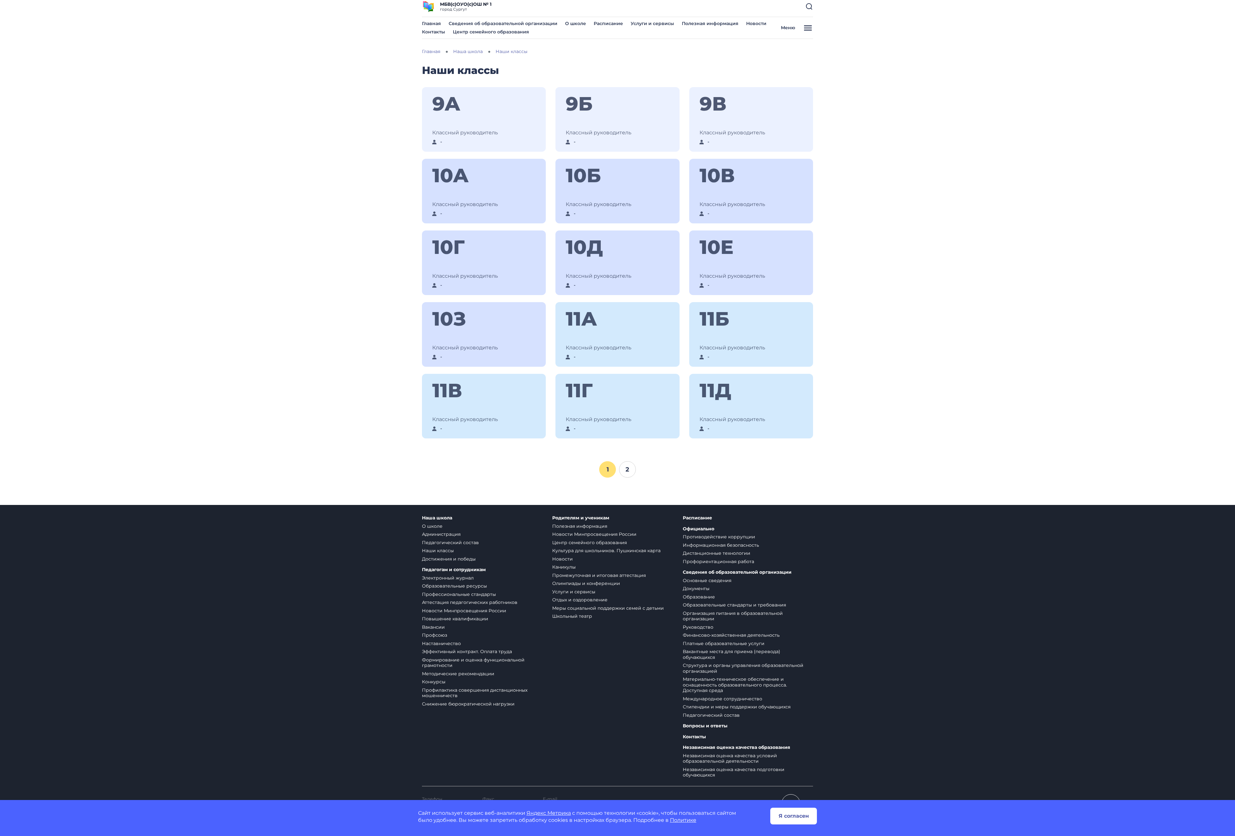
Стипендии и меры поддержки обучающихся (737, 707)
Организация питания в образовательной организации (733, 616)
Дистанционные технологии (716, 553)
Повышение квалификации (455, 619)
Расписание (608, 23)
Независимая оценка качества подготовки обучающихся (733, 772)
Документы (696, 588)
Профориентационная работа (718, 561)
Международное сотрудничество (722, 699)
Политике (683, 820)
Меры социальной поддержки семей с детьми (608, 608)
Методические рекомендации (458, 674)
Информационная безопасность (721, 545)
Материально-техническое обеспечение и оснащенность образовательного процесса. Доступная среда (735, 684)
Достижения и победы (449, 559)
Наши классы (438, 550)
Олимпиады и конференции (586, 583)
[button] (809, 6)
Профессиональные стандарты (459, 594)
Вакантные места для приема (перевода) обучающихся (731, 654)
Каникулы (564, 567)
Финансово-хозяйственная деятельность (731, 635)
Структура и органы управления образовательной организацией (743, 668)
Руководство (698, 627)
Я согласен (794, 816)
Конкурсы (433, 682)
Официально (698, 529)
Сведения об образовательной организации (503, 23)
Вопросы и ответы (705, 726)
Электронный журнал (448, 578)
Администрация (441, 534)
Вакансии (433, 627)
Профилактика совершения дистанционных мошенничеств (474, 693)
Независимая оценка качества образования (736, 747)
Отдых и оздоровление (580, 600)
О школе (575, 23)
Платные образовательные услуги (723, 643)
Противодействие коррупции (719, 537)
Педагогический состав (450, 542)
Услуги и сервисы (652, 23)
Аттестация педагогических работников (469, 602)
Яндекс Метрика (548, 813)
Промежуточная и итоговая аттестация (599, 575)
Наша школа (437, 518)
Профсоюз (434, 635)
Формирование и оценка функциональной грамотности (473, 663)
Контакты (433, 32)
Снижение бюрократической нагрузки (468, 704)
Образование (699, 597)
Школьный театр (572, 616)
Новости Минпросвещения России (464, 611)
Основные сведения (707, 580)
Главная (431, 23)
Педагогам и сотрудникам (454, 569)
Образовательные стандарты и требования (734, 605)
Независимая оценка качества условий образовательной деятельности (730, 758)
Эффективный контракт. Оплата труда (467, 651)
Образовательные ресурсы (454, 586)
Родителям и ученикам (580, 518)
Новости (756, 23)
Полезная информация (710, 23)
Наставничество (441, 643)
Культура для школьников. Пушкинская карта (606, 550)
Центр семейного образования (491, 32)
